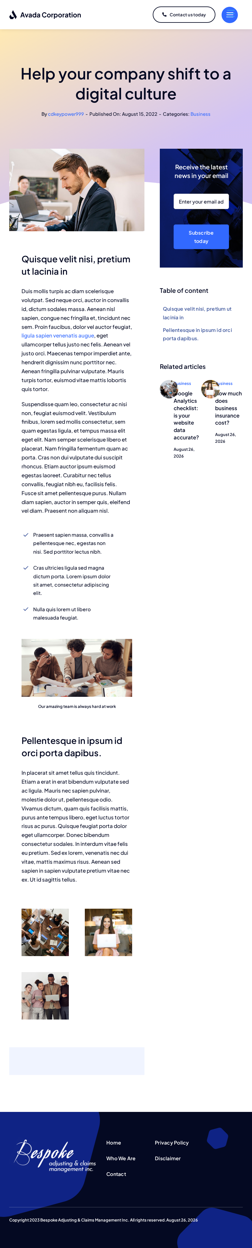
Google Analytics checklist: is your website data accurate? (186, 415)
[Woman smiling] (210, 382)
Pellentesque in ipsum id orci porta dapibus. (197, 334)
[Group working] (169, 382)
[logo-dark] (45, 12)
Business (201, 114)
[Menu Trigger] (230, 13)
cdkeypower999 (66, 114)
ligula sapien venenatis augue (58, 335)
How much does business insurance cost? (228, 408)
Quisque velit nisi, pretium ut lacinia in (197, 312)
